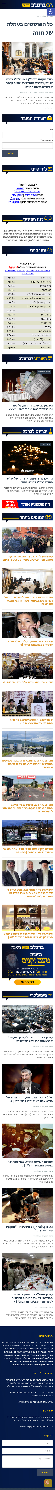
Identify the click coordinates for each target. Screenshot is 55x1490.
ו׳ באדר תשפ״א (39, 92)
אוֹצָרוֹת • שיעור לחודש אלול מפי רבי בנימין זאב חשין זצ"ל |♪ (30, 1164)
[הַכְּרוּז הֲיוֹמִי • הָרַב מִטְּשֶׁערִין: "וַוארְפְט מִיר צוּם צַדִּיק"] (27, 1205)
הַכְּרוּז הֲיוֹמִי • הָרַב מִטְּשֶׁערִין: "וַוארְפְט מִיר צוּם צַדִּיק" (29, 1229)
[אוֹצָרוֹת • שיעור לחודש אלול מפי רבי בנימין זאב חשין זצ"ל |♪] (27, 1141)
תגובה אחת (23, 92)
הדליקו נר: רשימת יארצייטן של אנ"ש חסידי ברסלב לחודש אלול (29, 480)
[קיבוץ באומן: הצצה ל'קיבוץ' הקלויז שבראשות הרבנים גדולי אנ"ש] (27, 1019)
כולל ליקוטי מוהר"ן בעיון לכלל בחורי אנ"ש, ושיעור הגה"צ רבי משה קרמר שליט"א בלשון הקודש (29, 83)
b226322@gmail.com (30, 1426)
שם (51, 130)
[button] (51, 12)
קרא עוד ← (49, 108)
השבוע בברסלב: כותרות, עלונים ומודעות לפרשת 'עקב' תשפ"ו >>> (31, 407)
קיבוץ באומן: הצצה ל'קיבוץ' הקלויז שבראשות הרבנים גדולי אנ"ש (30, 1039)
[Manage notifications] (46, 1482)
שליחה (10, 153)
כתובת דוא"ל (46, 140)
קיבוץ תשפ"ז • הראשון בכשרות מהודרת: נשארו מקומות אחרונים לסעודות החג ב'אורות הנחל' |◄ (32, 1298)
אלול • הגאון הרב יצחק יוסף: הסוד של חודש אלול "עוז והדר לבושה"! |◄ (29, 1099)
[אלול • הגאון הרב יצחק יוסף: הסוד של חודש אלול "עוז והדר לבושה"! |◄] (27, 1079)
